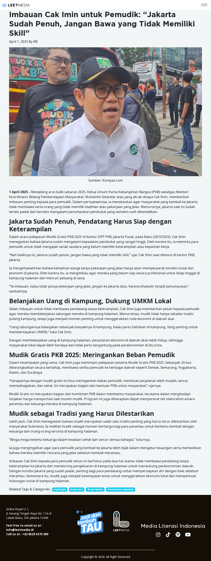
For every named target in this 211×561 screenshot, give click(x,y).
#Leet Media (95, 489)
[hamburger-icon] (204, 5)
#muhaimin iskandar (121, 489)
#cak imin (76, 489)
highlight (60, 489)
